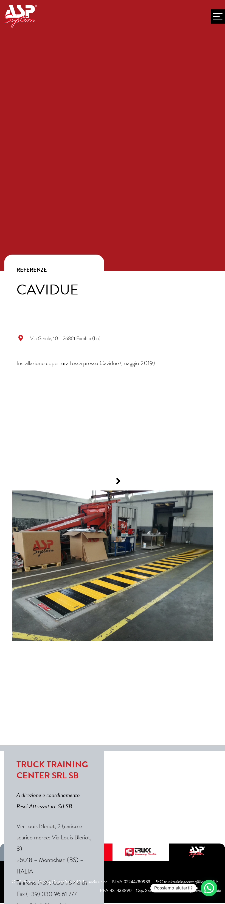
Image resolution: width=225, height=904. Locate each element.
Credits (182, 890)
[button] (106, 481)
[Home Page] (20, 16)
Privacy (198, 890)
